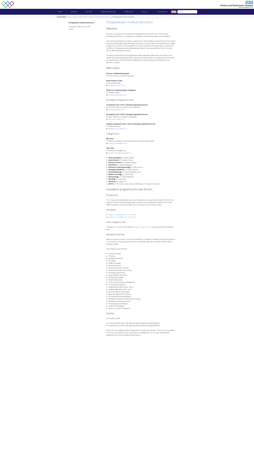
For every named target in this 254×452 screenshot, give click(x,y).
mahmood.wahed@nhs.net (117, 143)
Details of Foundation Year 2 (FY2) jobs (122, 217)
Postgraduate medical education (81, 23)
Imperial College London (142, 227)
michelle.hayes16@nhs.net (117, 95)
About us (145, 12)
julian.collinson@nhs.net (116, 119)
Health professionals (108, 12)
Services (74, 12)
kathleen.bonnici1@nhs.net (117, 129)
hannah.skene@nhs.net (116, 110)
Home (60, 12)
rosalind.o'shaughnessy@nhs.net (119, 153)
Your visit (89, 12)
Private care (128, 12)
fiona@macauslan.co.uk (116, 85)
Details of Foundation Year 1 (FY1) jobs (122, 215)
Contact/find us (162, 12)
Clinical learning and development (99, 17)
